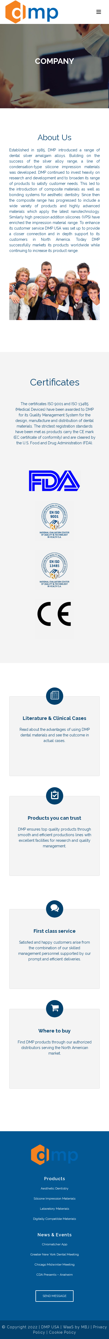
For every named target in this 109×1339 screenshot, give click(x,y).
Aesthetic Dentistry (55, 1188)
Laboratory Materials (54, 1209)
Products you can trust (54, 818)
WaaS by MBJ (76, 1327)
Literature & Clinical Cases (54, 718)
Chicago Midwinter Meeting (55, 1264)
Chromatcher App (54, 1244)
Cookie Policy (62, 1332)
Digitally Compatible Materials (54, 1219)
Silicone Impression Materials (54, 1198)
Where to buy (54, 1031)
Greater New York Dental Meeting (54, 1254)
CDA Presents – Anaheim (55, 1274)
